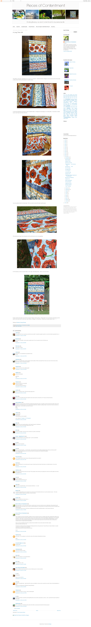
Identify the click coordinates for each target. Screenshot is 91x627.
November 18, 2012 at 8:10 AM (21, 453)
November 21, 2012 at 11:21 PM (21, 600)
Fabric (17, 326)
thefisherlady (18, 603)
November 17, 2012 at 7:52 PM (21, 335)
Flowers (68, 106)
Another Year (67, 178)
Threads (73, 117)
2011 (65, 202)
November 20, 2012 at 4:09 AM (21, 578)
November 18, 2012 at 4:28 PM (21, 500)
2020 (65, 144)
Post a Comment (17, 608)
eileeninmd (17, 359)
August (66, 190)
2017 (65, 148)
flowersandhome (18, 402)
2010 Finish (65, 94)
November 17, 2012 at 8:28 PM (21, 342)
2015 (65, 151)
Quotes (64, 112)
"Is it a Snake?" (67, 170)
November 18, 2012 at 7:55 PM (21, 509)
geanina (17, 497)
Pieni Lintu (17, 346)
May (66, 195)
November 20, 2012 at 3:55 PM (21, 586)
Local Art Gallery (69, 110)
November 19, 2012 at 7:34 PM (21, 564)
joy (16, 442)
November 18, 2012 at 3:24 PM (21, 494)
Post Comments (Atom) (21, 612)
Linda (17, 484)
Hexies (64, 109)
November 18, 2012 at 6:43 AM (21, 439)
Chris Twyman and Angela (20, 567)
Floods (64, 106)
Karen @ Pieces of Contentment (21, 325)
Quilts (20, 326)
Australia (67, 99)
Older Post (59, 610)
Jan (16, 448)
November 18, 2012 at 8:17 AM (21, 459)
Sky (76, 113)
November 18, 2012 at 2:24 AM (21, 409)
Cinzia (17, 352)
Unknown (17, 366)
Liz (16, 573)
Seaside (72, 112)
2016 (65, 150)
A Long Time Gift (68, 172)
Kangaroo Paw (67, 173)
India (18, 326)
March (66, 198)
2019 (65, 145)
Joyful (17, 332)
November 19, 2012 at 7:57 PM (21, 570)
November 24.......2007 (69, 166)
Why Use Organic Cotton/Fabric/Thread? (43, 26)
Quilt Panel (73, 111)
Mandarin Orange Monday (21, 322)
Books (70, 100)
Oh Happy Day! (67, 169)
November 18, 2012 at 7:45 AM (21, 445)
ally (16, 477)
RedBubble (68, 112)
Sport (68, 114)
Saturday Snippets (68, 184)
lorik (16, 581)
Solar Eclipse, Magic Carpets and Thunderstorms (71, 175)
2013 (65, 154)
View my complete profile (67, 51)
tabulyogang (18, 549)
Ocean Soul (18, 456)
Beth (16, 430)
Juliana (17, 412)
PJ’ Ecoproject (28, 418)
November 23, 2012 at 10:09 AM (21, 606)
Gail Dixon (17, 470)
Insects (70, 109)
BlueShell (17, 338)
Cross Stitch (75, 102)
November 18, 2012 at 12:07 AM (21, 378)
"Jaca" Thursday (68, 186)
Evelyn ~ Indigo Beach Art (20, 436)
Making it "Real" (68, 161)
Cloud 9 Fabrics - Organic (71, 101)
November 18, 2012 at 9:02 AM (21, 466)
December (67, 157)
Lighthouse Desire (68, 183)
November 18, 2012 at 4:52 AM (21, 426)
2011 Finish (75, 94)
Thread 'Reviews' (31, 26)
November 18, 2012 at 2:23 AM (21, 399)
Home (14, 26)
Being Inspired (67, 159)
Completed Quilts (24, 26)
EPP (68, 103)
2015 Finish (73, 95)
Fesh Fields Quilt (72, 105)
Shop (64, 113)
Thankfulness (67, 117)
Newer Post (15, 610)
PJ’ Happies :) (23, 418)
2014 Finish (69, 95)
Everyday (74, 104)
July (66, 192)
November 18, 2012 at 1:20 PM (21, 481)
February (67, 199)
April (66, 196)
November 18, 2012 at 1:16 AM (21, 386)
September (67, 189)
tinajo (17, 555)
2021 (65, 142)
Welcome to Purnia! (68, 162)
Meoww (17, 490)
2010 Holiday (70, 94)
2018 (65, 147)
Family (68, 105)
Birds (68, 100)
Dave (16, 561)
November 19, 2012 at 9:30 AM (21, 545)
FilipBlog (17, 372)
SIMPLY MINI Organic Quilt (70, 113)
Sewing (76, 112)
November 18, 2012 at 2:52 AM (21, 419)
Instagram (73, 109)
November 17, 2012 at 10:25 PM (21, 363)
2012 (65, 155)
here (19, 577)
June (66, 193)
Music (73, 110)
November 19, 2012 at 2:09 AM (21, 539)
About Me (18, 26)
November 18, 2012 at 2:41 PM (21, 487)
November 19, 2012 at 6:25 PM (21, 558)
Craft (70, 102)
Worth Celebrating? (68, 180)
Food (64, 108)
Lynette (17, 390)
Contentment (66, 102)
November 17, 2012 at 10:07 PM (21, 356)
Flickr (76, 105)
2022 (65, 141)
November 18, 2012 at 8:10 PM (21, 531)
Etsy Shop (53, 26)
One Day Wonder (68, 181)
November (67, 158)
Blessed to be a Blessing (69, 177)
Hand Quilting (74, 108)
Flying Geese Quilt (74, 106)
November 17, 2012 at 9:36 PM (21, 348)
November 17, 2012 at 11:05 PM (21, 369)
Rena (16, 396)
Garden (69, 108)
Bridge (73, 100)
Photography (68, 111)
